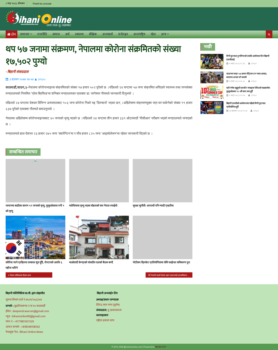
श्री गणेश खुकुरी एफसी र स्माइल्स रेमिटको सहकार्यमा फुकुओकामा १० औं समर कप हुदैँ (248, 89)
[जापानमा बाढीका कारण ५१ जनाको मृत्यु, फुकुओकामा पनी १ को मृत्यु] (35, 180)
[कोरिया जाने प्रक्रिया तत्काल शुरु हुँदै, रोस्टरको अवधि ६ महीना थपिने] (35, 237)
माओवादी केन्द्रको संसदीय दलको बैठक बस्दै (91, 262)
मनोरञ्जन (123, 34)
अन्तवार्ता (107, 34)
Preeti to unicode (42, 3)
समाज (56, 34)
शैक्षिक (93, 34)
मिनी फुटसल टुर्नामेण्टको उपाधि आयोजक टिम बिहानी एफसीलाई (247, 57)
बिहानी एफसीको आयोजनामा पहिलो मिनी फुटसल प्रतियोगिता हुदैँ (245, 105)
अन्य (163, 34)
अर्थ (67, 34)
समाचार (24, 34)
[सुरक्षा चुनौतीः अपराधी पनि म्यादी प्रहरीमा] (162, 180)
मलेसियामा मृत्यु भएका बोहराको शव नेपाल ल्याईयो (93, 205)
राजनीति (42, 34)
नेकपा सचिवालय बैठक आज (20, 275)
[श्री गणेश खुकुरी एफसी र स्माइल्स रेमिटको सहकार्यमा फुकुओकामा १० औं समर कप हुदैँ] (211, 92)
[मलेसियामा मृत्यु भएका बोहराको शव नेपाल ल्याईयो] (99, 180)
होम (13, 34)
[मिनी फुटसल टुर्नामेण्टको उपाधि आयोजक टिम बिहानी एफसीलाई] (211, 61)
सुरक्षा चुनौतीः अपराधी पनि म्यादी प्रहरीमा (153, 205)
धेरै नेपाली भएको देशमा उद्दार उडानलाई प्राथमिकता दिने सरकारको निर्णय (170, 275)
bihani (41, 79)
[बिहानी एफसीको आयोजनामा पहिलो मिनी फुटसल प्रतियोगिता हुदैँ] (211, 107)
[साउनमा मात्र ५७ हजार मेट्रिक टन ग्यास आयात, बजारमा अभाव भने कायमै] (211, 77)
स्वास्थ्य (79, 34)
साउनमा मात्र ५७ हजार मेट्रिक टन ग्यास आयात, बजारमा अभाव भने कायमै (246, 75)
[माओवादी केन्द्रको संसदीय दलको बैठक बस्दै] (99, 237)
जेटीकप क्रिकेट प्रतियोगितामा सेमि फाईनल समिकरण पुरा (161, 262)
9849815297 (160, 346)
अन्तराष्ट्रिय (139, 34)
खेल (153, 34)
